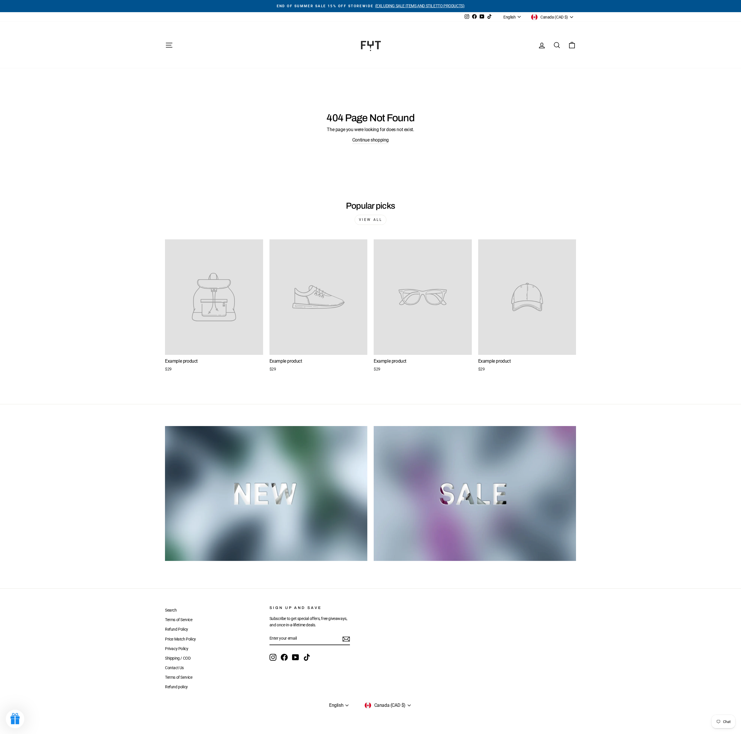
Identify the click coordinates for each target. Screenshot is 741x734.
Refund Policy (176, 629)
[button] (15, 719)
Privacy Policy (176, 648)
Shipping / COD (177, 658)
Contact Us (174, 667)
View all (370, 220)
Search (171, 610)
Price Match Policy (180, 639)
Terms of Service (178, 619)
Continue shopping (370, 140)
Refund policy (176, 687)
